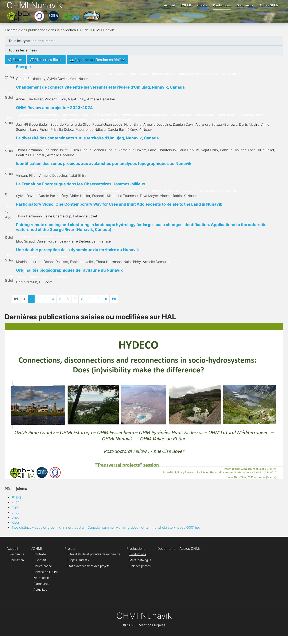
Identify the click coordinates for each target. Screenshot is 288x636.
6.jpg (15, 517)
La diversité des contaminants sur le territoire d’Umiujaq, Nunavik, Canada (87, 138)
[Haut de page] (281, 628)
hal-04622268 (60, 94)
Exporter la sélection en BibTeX (99, 60)
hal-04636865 (122, 119)
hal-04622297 (60, 145)
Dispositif (40, 560)
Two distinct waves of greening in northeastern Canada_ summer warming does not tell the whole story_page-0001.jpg (106, 527)
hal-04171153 (59, 257)
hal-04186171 (78, 211)
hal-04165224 (65, 236)
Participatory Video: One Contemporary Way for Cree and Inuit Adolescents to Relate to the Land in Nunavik (119, 204)
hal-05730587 (231, 73)
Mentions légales (152, 625)
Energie (23, 66)
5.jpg (16, 512)
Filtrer (17, 60)
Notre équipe (42, 577)
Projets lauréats (78, 560)
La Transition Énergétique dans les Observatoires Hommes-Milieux (80, 184)
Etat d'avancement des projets (88, 566)
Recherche (16, 554)
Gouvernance (43, 566)
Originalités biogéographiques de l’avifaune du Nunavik (69, 270)
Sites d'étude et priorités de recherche (93, 554)
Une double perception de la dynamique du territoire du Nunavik (77, 249)
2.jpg (16, 502)
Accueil (169, 5)
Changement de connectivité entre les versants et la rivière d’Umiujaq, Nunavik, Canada (100, 87)
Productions (222, 5)
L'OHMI (186, 5)
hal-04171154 (59, 277)
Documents (245, 5)
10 (98, 299)
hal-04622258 (60, 170)
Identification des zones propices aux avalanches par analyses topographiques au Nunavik (103, 163)
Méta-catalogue (140, 560)
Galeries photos (140, 566)
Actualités (40, 589)
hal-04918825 (229, 191)
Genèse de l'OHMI (46, 572)
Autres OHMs (269, 5)
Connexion (16, 560)
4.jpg (15, 507)
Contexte (40, 554)
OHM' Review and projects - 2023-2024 (54, 107)
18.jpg (16, 497)
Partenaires (41, 583)
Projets (202, 5)
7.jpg (15, 522)
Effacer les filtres (48, 60)
